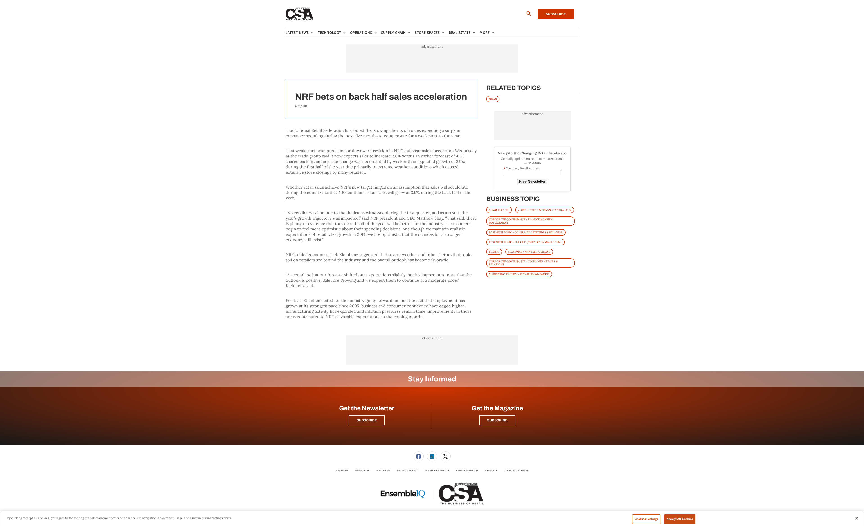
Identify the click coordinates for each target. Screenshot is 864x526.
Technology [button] (329, 32)
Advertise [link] (383, 470)
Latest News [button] (297, 32)
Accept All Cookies (680, 519)
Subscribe (556, 14)
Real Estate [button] (460, 32)
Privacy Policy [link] (407, 470)
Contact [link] (491, 470)
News (493, 99)
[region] (432, 518)
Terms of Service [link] (437, 470)
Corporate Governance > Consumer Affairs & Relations (523, 263)
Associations (499, 209)
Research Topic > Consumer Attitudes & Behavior (526, 232)
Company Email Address (522, 168)
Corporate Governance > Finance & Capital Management (521, 221)
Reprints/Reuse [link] (467, 470)
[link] (419, 456)
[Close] (857, 518)
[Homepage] (299, 14)
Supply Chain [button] (393, 32)
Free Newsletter (532, 181)
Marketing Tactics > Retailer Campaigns (519, 274)
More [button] (485, 32)
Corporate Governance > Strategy (544, 209)
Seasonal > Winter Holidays (529, 251)
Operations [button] (361, 32)
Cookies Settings (516, 470)
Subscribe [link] (362, 470)
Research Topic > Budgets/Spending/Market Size (525, 242)
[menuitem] (302, 32)
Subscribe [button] (367, 420)
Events (494, 251)
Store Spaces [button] (427, 32)
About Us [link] (342, 470)
